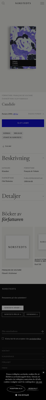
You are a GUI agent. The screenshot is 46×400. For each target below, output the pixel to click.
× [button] (43, 372)
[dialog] (23, 200)
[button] (23, 395)
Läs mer (39, 382)
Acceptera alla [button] (16, 388)
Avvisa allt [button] (33, 388)
